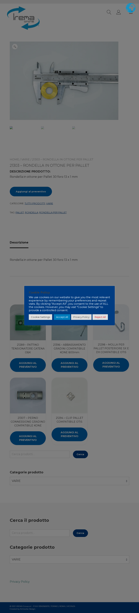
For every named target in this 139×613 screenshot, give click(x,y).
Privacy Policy (81, 317)
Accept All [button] (62, 317)
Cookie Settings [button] (40, 317)
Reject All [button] (100, 317)
